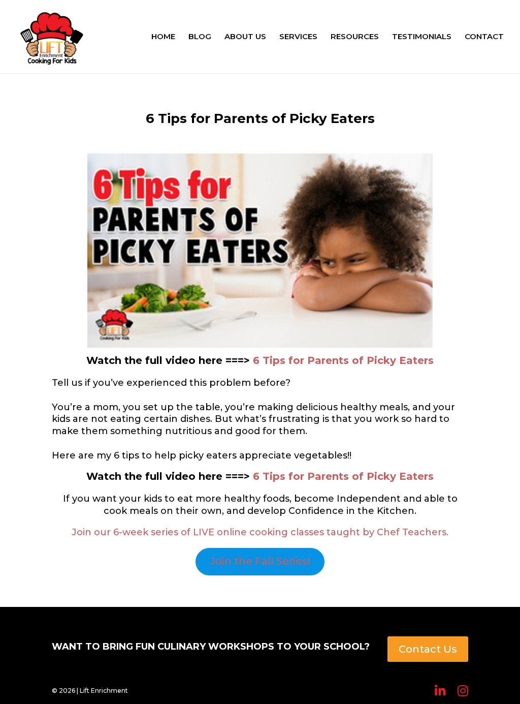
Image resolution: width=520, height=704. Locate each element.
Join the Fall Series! (260, 561)
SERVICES (298, 37)
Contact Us (428, 649)
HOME (163, 37)
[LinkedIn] (440, 691)
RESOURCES (355, 37)
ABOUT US (245, 37)
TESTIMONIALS (421, 37)
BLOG (199, 37)
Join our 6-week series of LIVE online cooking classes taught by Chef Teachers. (260, 532)
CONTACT (484, 37)
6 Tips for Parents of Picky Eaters (343, 360)
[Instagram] (463, 691)
